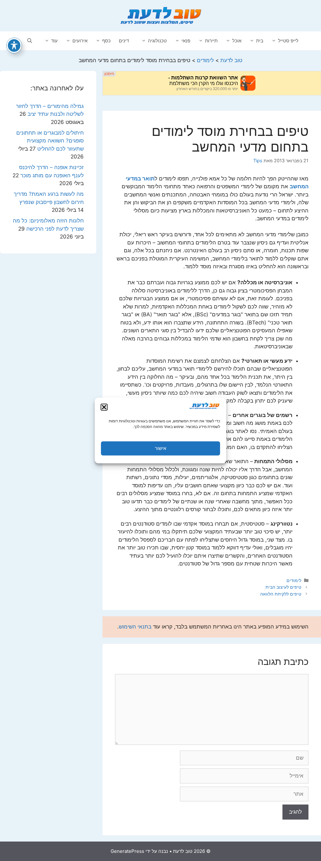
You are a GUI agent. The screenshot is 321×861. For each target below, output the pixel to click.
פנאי (186, 41)
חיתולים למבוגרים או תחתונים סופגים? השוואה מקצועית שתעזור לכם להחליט (50, 141)
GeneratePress (127, 851)
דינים (124, 41)
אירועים (79, 41)
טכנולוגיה (157, 41)
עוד (54, 41)
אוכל (236, 41)
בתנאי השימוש (135, 626)
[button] (104, 407)
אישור (160, 448)
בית (259, 41)
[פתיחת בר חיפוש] (29, 40)
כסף (106, 41)
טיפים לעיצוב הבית (283, 587)
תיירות (211, 41)
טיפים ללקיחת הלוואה (280, 593)
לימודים (294, 580)
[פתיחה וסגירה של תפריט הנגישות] (14, 45)
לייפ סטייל (288, 41)
